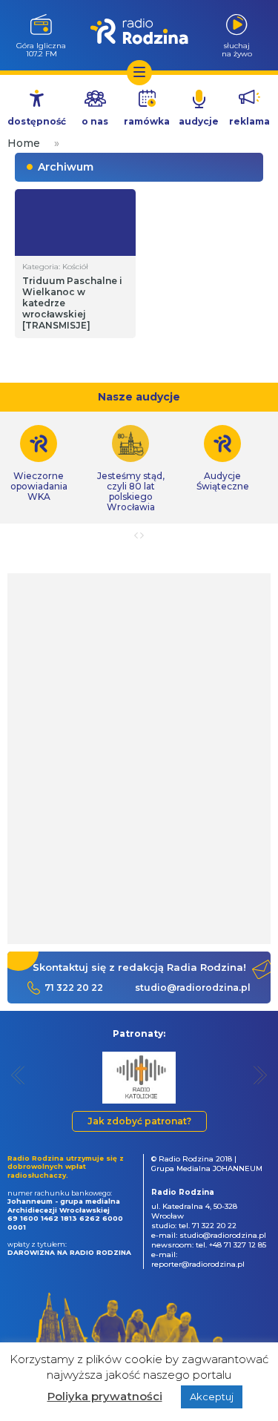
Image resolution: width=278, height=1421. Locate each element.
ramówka (147, 121)
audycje (199, 121)
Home (23, 143)
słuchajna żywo (237, 49)
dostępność (36, 121)
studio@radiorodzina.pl (193, 987)
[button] (18, 1075)
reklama (249, 121)
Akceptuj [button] (212, 1396)
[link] (130, 468)
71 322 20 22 (73, 987)
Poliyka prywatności (104, 1396)
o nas (95, 121)
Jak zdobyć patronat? (139, 1121)
